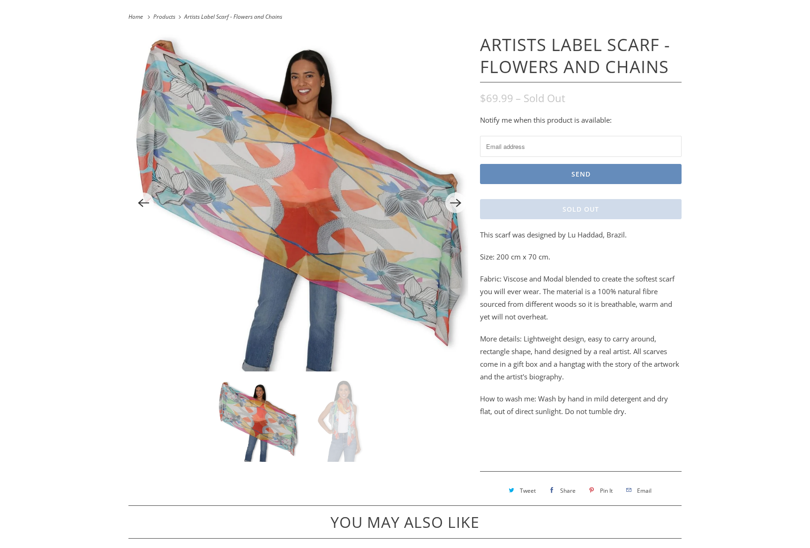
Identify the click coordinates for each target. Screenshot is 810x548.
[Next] (455, 203)
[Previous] (143, 203)
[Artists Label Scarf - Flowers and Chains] (299, 202)
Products (165, 17)
